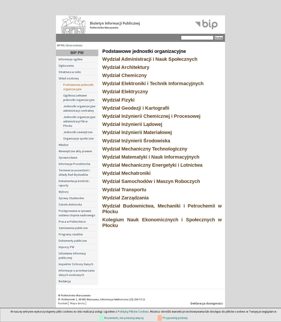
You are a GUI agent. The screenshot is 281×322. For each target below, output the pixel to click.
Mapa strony (77, 303)
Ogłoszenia (66, 66)
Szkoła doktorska (70, 204)
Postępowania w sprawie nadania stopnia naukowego (77, 213)
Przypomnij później (175, 318)
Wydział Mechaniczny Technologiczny (144, 149)
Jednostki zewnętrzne (78, 132)
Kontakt (63, 303)
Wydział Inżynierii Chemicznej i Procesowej (151, 116)
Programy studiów (71, 234)
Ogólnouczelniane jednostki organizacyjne (79, 97)
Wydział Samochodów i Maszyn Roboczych (151, 181)
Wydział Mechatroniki (126, 173)
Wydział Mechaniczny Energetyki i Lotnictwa (152, 165)
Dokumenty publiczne (73, 241)
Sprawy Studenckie (71, 198)
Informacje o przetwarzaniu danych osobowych (77, 272)
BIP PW (60, 45)
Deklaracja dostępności (207, 303)
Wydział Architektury (125, 67)
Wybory (64, 192)
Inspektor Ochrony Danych (76, 264)
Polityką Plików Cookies (133, 311)
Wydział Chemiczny (124, 75)
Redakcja (65, 281)
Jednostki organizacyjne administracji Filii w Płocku (79, 121)
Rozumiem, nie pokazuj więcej (124, 318)
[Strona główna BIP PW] (140, 24)
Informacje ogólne (71, 59)
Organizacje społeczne (78, 138)
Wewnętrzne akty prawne (75, 151)
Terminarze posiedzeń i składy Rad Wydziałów (74, 172)
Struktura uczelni (70, 72)
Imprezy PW (66, 247)
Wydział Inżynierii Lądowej (132, 124)
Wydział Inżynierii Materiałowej (137, 132)
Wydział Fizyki (118, 100)
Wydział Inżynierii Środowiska (136, 140)
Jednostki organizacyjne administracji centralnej (79, 108)
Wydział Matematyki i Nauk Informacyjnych (150, 157)
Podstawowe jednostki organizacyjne (78, 87)
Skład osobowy (74, 45)
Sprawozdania (68, 158)
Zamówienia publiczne (73, 228)
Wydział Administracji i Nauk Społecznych (149, 59)
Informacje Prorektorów (74, 164)
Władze (63, 145)
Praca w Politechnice (72, 222)
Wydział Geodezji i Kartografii (135, 108)
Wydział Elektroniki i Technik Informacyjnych (153, 83)
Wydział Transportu (124, 189)
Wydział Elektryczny (125, 91)
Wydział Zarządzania (125, 197)
